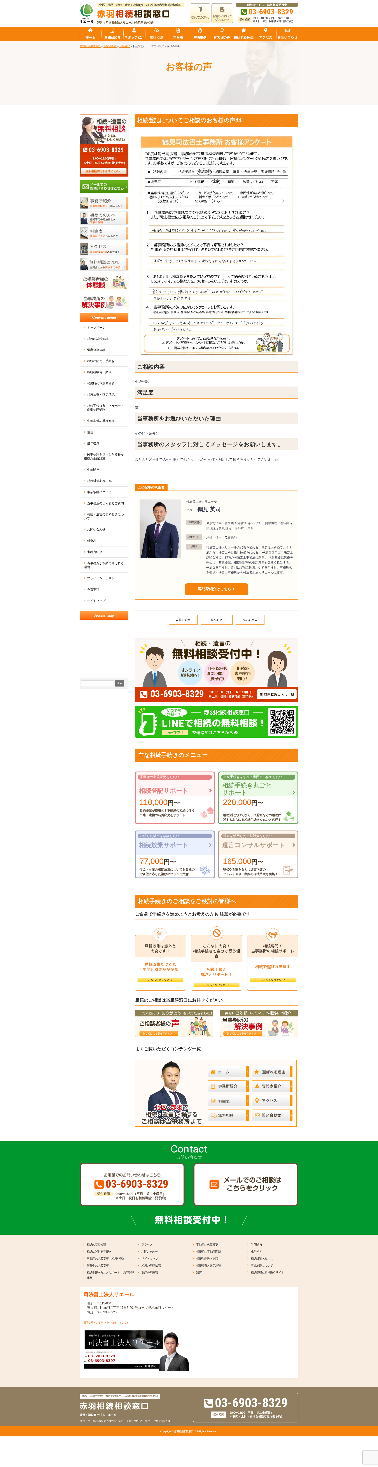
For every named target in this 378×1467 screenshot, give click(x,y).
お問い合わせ (96, 529)
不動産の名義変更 (207, 1244)
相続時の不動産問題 (101, 383)
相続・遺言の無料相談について (104, 516)
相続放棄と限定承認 (101, 394)
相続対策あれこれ (99, 480)
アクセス (146, 1244)
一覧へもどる (216, 620)
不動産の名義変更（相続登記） (106, 1258)
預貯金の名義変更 (98, 1265)
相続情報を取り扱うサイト (267, 1272)
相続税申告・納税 (99, 372)
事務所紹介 (94, 552)
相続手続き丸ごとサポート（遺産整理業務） (104, 407)
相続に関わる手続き (101, 361)
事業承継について (99, 492)
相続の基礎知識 (97, 338)
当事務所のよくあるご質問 (105, 503)
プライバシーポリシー (102, 578)
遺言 (90, 432)
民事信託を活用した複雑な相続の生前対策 (104, 456)
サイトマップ (96, 600)
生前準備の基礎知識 (101, 421)
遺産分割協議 (96, 350)
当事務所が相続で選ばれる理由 (104, 565)
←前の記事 (183, 620)
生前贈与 (93, 469)
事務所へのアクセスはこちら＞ (107, 1323)
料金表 (91, 541)
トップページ (96, 327)
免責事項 (93, 589)
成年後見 (93, 443)
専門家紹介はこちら (214, 589)
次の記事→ (250, 620)
